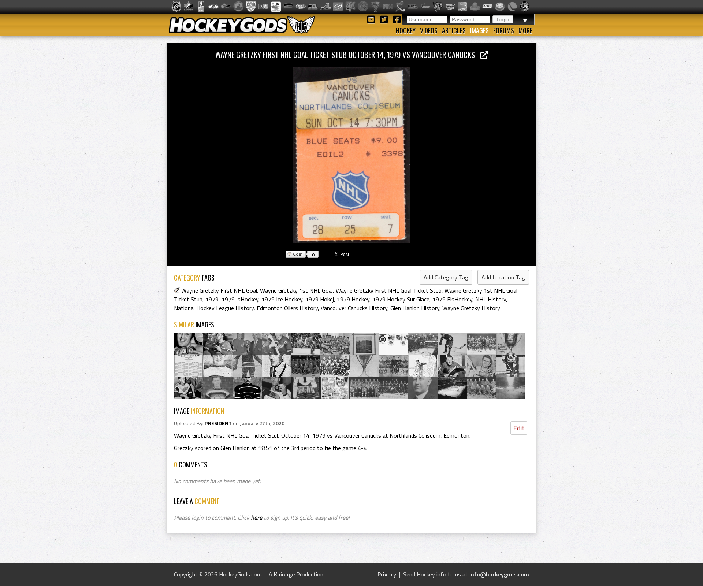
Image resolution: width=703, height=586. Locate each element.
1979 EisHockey (452, 299)
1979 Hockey (353, 299)
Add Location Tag (503, 277)
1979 (212, 299)
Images (479, 30)
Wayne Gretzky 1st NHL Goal (296, 290)
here (256, 517)
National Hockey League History (214, 308)
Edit (518, 428)
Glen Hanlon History (414, 308)
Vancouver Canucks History (354, 308)
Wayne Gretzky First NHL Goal (219, 290)
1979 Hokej (319, 299)
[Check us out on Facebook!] (396, 18)
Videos (429, 30)
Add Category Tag (446, 277)
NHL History (490, 299)
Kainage (284, 574)
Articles (454, 30)
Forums (503, 30)
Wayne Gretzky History (471, 308)
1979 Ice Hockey (281, 299)
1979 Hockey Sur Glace (400, 299)
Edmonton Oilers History (287, 308)
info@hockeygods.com (499, 574)
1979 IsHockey (240, 299)
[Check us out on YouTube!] (372, 18)
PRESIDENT (218, 423)
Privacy (386, 574)
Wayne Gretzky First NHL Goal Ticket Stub (389, 290)
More (525, 30)
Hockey (406, 30)
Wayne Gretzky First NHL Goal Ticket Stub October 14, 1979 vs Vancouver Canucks (347, 54)
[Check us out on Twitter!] (385, 18)
